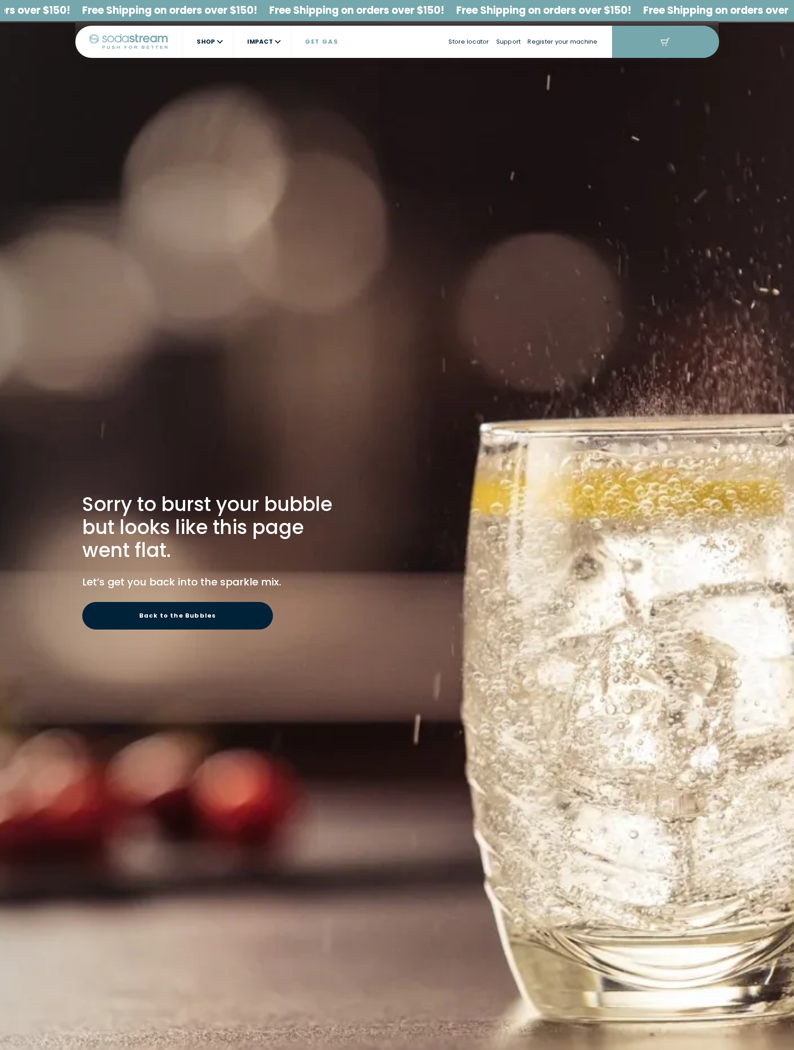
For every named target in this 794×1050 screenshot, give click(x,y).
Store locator (468, 41)
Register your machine (562, 41)
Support (508, 41)
